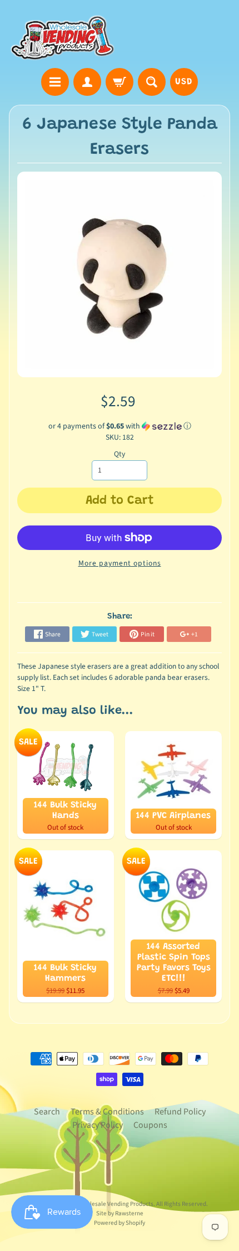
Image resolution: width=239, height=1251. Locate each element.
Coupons (150, 1125)
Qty (119, 454)
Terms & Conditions (107, 1112)
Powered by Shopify (119, 1223)
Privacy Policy (97, 1125)
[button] (119, 426)
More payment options (119, 563)
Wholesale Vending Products (115, 1204)
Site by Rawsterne (119, 1213)
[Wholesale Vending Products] (64, 35)
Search (47, 1112)
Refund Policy (180, 1112)
